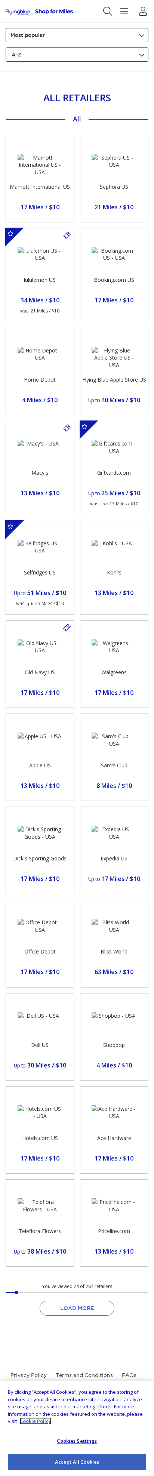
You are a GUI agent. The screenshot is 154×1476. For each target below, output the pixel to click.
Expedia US (114, 858)
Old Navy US (40, 672)
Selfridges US (40, 572)
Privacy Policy (28, 1375)
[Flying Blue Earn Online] (39, 12)
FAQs (129, 1375)
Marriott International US (40, 186)
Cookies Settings (77, 1441)
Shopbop (114, 1044)
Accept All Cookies (77, 1461)
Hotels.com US (40, 1137)
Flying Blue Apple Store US (114, 379)
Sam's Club (114, 765)
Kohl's (114, 572)
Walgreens (114, 672)
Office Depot (40, 951)
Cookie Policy (35, 1421)
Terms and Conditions (84, 1375)
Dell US (40, 1044)
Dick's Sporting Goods (40, 858)
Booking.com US (114, 279)
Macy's (39, 472)
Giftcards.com (114, 472)
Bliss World (114, 951)
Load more (77, 1308)
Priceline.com (114, 1231)
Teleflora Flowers (40, 1231)
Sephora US (114, 186)
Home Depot (40, 379)
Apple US (40, 765)
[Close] (142, 1393)
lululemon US (40, 279)
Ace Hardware (114, 1137)
